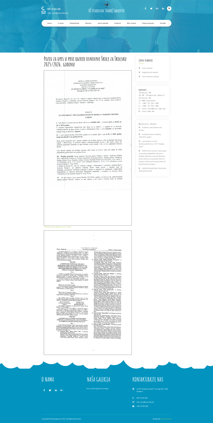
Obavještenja (74, 23)
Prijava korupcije (148, 23)
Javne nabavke (103, 23)
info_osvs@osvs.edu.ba (145, 402)
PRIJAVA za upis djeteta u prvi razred (57, 227)
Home (49, 23)
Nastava (88, 23)
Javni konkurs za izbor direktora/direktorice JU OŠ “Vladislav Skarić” (152, 144)
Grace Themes (166, 419)
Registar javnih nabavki (150, 72)
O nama (61, 23)
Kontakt (163, 23)
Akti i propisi (131, 23)
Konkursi (117, 23)
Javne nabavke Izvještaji (150, 76)
